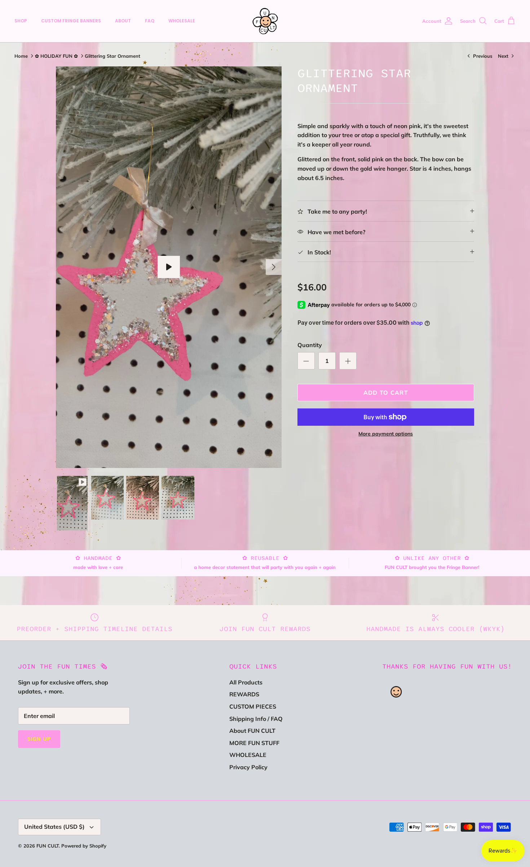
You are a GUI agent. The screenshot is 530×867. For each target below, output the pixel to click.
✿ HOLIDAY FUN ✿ (56, 56)
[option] (169, 267)
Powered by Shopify (83, 846)
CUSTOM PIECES (252, 706)
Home (21, 56)
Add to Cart (385, 392)
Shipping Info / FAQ (256, 718)
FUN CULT (47, 846)
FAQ (149, 21)
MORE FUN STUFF (254, 742)
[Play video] (169, 267)
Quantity (309, 345)
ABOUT (123, 21)
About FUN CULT (252, 730)
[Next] (274, 267)
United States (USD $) (54, 826)
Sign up (39, 739)
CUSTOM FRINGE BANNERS (71, 21)
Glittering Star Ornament (112, 56)
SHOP (20, 21)
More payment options (385, 434)
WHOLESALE (181, 21)
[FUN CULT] (265, 21)
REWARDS (244, 694)
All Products (245, 682)
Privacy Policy (248, 767)
